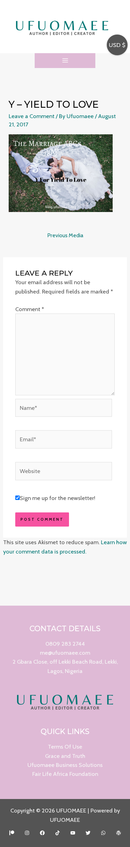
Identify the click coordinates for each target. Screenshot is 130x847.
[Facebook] (42, 832)
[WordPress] (118, 832)
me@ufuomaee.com (65, 652)
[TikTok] (57, 832)
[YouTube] (72, 832)
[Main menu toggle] (65, 60)
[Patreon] (11, 832)
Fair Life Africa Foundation (65, 773)
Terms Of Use (65, 746)
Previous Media (65, 235)
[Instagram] (27, 832)
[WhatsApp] (103, 832)
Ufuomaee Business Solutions (65, 764)
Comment (29, 309)
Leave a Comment (31, 116)
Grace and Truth (65, 755)
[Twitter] (88, 832)
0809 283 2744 (65, 643)
